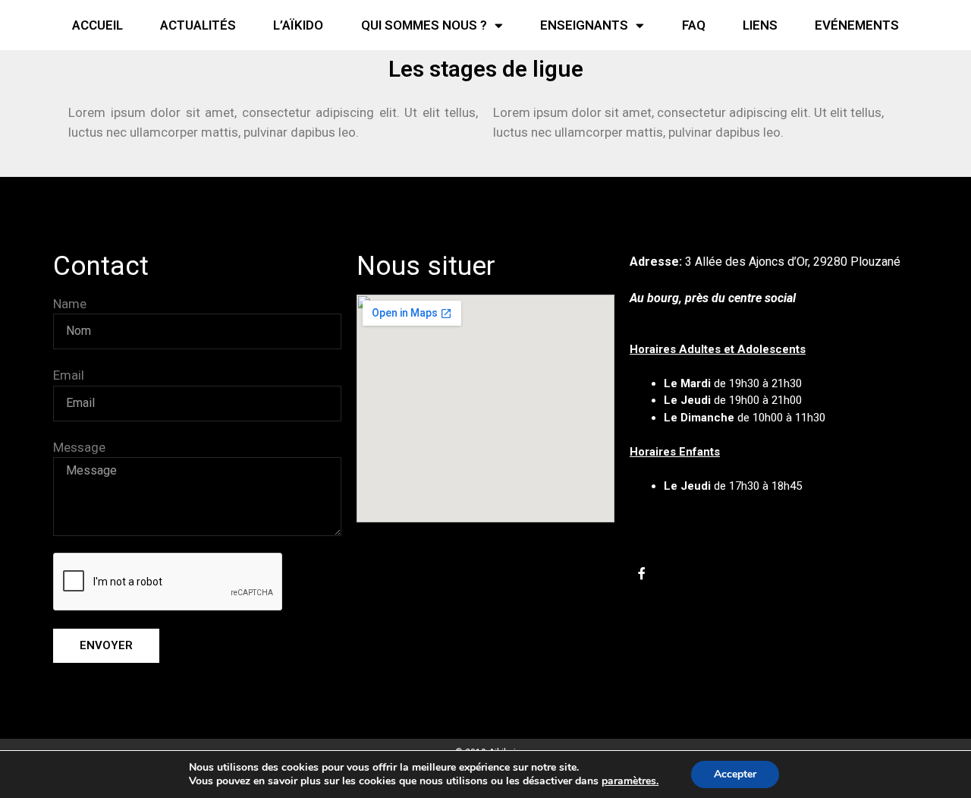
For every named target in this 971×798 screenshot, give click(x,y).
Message (79, 447)
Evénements (857, 25)
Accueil (97, 25)
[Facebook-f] (642, 573)
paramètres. (630, 781)
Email (68, 375)
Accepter (735, 774)
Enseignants (584, 25)
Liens (760, 25)
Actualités (198, 25)
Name (69, 303)
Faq (693, 25)
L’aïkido (298, 25)
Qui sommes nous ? (424, 25)
